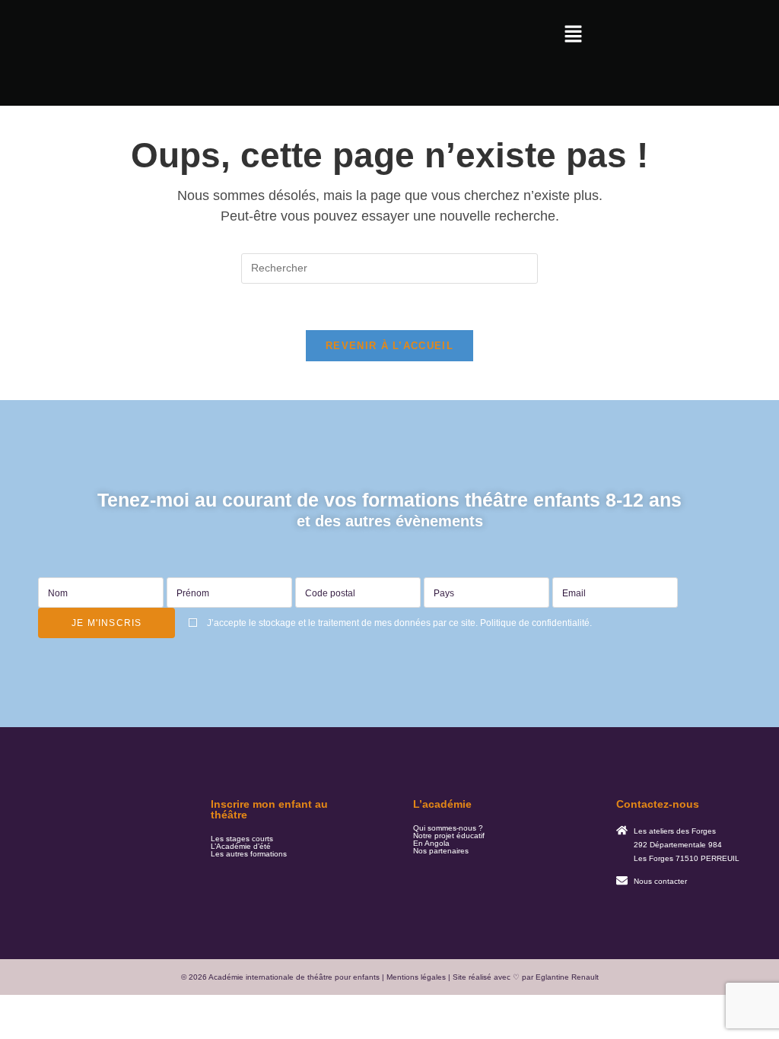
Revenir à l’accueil (389, 345)
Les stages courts (242, 839)
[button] (573, 35)
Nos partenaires (441, 851)
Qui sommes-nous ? (448, 828)
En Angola (431, 843)
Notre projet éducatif (449, 836)
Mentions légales (416, 977)
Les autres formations (249, 854)
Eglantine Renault (567, 977)
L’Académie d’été (241, 846)
